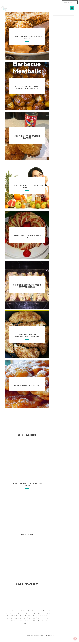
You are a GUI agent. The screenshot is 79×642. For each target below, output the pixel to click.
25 (16, 615)
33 (7, 618)
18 (30, 613)
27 (25, 615)
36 (20, 618)
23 (7, 615)
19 (34, 613)
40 (38, 618)
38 (29, 618)
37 (25, 618)
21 (43, 613)
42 (47, 618)
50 (38, 620)
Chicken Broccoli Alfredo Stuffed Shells (27, 286)
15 (18, 613)
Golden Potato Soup (27, 584)
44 (12, 620)
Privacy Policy (50, 635)
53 (25, 623)
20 (39, 613)
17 (26, 613)
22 (47, 613)
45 (16, 620)
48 (29, 620)
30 (38, 615)
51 (42, 620)
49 (34, 620)
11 (47, 610)
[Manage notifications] (75, 638)
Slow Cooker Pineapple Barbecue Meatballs (27, 87)
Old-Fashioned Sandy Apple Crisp (27, 38)
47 (25, 620)
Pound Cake (27, 534)
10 (43, 610)
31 (42, 615)
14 (14, 613)
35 (16, 618)
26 (20, 615)
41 (42, 618)
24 (12, 615)
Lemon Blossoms (27, 435)
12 (6, 613)
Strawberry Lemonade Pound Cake (27, 236)
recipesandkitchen (37, 635)
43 (7, 620)
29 (33, 615)
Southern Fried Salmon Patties (27, 137)
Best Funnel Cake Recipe (27, 385)
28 (29, 615)
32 (46, 615)
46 (21, 620)
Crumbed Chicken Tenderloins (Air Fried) (27, 336)
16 (22, 613)
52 (46, 620)
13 (10, 613)
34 (12, 618)
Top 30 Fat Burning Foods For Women (27, 187)
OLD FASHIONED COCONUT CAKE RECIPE (27, 485)
